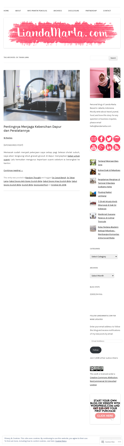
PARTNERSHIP (91, 11)
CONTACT (107, 11)
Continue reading (13, 170)
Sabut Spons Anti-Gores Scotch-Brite (25, 181)
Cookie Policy (61, 441)
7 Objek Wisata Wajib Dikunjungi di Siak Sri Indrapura (107, 205)
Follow (95, 350)
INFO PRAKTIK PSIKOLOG (37, 11)
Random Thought (33, 178)
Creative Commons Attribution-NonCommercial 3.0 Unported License (104, 381)
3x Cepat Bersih (59, 178)
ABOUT (18, 11)
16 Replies (8, 138)
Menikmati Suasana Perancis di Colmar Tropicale (106, 218)
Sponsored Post (41, 185)
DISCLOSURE (73, 11)
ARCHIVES (58, 11)
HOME (6, 11)
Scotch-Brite (27, 185)
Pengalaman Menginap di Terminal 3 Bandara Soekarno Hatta (109, 183)
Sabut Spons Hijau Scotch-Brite (57, 181)
